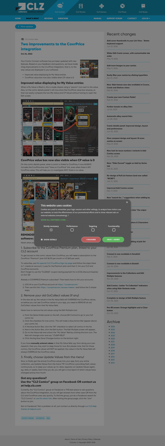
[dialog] (82, 223)
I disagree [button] (91, 239)
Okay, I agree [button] (113, 239)
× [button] (127, 202)
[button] (82, 220)
